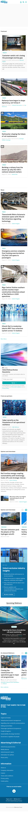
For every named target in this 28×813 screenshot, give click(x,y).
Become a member (8, 594)
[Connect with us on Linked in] (14, 791)
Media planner (5, 749)
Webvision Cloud (18, 807)
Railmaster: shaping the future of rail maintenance (13, 135)
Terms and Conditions (16, 387)
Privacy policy (5, 778)
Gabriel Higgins (16, 223)
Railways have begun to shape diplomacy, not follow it (13, 101)
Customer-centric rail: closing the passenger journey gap (13, 56)
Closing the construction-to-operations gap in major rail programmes (10, 673)
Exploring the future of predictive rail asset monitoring (14, 631)
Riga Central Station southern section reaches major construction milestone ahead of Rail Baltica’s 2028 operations (13, 292)
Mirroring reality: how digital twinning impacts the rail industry (18, 498)
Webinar (14, 627)
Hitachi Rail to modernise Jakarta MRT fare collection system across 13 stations (12, 328)
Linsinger (21, 138)
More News (4, 339)
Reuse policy (4, 757)
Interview (3, 527)
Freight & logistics (6, 731)
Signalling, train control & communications (13, 723)
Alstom (5, 683)
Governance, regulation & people (10, 736)
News (3, 212)
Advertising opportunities (8, 747)
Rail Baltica (16, 682)
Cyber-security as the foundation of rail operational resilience (13, 422)
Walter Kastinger (6, 140)
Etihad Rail (14, 174)
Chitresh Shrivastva (17, 105)
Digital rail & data (6, 717)
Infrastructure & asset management (11, 720)
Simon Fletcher (13, 480)
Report (4, 52)
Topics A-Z (9, 799)
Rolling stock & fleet (6, 726)
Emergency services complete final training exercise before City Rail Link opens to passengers (13, 254)
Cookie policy (4, 781)
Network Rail (9, 682)
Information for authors (7, 755)
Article (4, 98)
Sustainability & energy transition (10, 734)
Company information (7, 770)
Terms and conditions (7, 776)
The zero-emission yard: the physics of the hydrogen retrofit (10, 531)
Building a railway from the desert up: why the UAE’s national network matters (12, 169)
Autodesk (3, 682)
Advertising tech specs (7, 752)
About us (3, 767)
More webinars (4, 687)
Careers (3, 773)
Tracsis (20, 635)
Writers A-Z (17, 799)
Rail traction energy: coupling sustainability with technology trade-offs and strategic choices (13, 475)
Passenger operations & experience (11, 728)
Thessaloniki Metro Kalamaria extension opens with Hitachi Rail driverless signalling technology (13, 217)
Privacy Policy (5, 388)
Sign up (13, 383)
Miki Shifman (15, 427)
